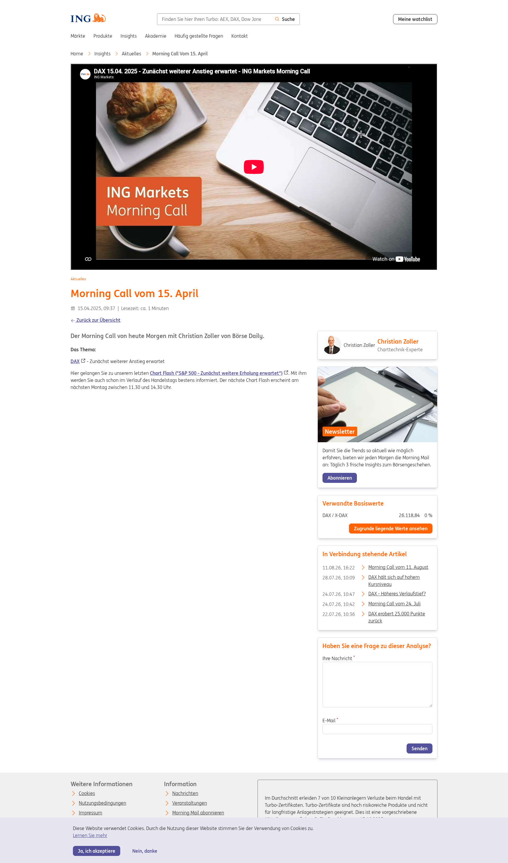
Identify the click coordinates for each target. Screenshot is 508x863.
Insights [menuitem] (129, 36)
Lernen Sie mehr (90, 835)
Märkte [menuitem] (78, 36)
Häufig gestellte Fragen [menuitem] (199, 36)
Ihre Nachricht (338, 658)
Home (77, 54)
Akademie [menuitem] (155, 36)
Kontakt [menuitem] (239, 36)
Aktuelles (132, 54)
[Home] (88, 18)
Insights (103, 54)
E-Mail (330, 720)
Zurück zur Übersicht (98, 320)
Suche (288, 19)
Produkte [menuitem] (102, 36)
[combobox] (213, 19)
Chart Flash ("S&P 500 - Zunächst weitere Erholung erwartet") (216, 373)
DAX (75, 361)
